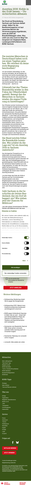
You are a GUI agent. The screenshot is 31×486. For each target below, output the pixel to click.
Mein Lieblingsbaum (7, 361)
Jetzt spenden (7, 483)
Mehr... (14, 471)
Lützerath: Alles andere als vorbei (14, 342)
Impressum (5, 420)
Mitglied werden (23, 483)
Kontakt (4, 429)
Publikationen (5, 423)
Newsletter (4, 425)
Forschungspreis (6, 407)
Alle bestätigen (15, 267)
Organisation (5, 397)
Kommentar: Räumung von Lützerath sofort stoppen (15, 336)
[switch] (26, 243)
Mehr (24, 260)
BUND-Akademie (6, 370)
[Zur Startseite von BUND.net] (4, 2)
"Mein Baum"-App (6, 363)
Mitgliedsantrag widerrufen (9, 462)
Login (3, 431)
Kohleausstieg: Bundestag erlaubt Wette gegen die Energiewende (14, 300)
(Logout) (4, 433)
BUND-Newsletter (6, 366)
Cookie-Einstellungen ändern (9, 460)
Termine (4, 421)
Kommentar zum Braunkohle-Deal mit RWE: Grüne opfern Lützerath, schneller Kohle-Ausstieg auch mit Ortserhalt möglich (15, 329)
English (4, 427)
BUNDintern (5, 374)
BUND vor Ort (5, 401)
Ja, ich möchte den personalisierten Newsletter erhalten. (16, 280)
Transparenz (5, 405)
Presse (4, 418)
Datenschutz (5, 409)
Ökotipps (4, 383)
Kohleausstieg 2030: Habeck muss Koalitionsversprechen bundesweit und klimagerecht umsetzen (14, 307)
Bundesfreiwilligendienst (8, 372)
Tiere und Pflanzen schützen (9, 387)
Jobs (3, 403)
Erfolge (4, 395)
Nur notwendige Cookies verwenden (15, 273)
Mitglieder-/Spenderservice (9, 399)
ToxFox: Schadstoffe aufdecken (10, 368)
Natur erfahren (5, 385)
